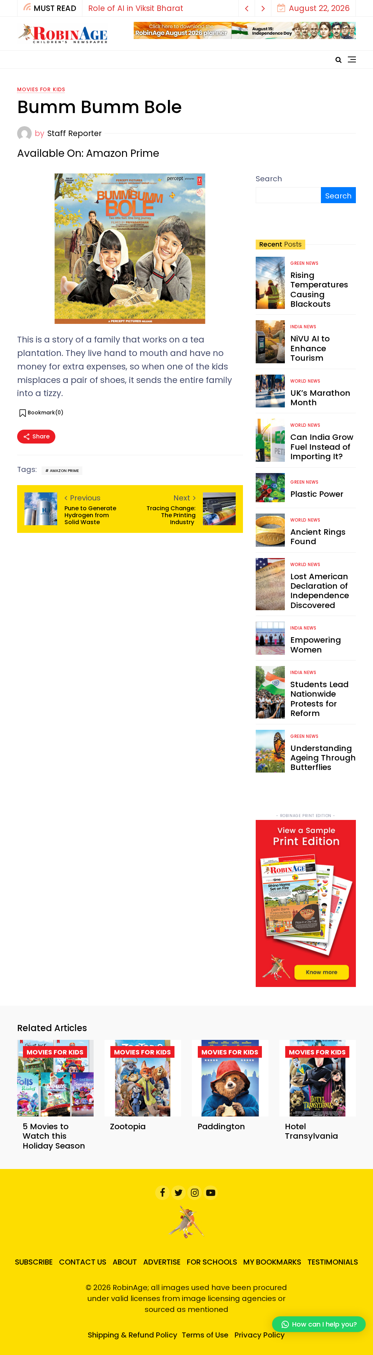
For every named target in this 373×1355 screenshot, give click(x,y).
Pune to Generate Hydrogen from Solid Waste (90, 515)
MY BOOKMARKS (272, 1262)
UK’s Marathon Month (320, 397)
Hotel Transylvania (311, 1131)
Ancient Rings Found (318, 536)
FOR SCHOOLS (212, 1262)
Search (269, 179)
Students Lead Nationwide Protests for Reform (319, 699)
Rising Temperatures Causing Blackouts (319, 290)
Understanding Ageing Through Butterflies (323, 758)
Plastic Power (316, 494)
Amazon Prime (64, 470)
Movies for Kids (41, 89)
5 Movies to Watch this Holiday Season (54, 1136)
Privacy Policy (260, 1335)
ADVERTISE (162, 1262)
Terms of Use (205, 1335)
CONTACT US (82, 1262)
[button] (247, 8)
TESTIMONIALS (332, 1262)
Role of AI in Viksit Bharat (135, 8)
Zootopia (128, 1126)
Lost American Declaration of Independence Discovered (319, 591)
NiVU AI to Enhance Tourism (310, 348)
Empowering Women (315, 644)
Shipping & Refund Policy (132, 1335)
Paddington (221, 1126)
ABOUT (125, 1262)
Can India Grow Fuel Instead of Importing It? (321, 446)
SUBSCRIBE (34, 1262)
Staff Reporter (74, 133)
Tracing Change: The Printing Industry (171, 515)
